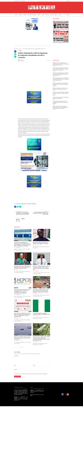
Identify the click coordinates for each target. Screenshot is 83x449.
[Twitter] (68, 0)
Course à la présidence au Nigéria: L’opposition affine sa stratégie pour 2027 (41, 314)
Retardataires (34, 203)
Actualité (20, 50)
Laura (36, 245)
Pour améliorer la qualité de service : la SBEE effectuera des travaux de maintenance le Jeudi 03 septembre (60, 102)
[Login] (68, 14)
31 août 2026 (22, 247)
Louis (17, 269)
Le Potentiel (18, 247)
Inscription (28, 203)
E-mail (34, 365)
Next (20, 347)
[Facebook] (67, 0)
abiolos (22, 60)
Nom (15, 365)
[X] (65, 394)
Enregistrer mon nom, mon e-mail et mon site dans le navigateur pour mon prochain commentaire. (31, 373)
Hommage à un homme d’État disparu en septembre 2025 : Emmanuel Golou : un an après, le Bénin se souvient (22, 267)
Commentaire (16, 355)
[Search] (66, 14)
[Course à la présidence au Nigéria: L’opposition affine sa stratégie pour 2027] (41, 306)
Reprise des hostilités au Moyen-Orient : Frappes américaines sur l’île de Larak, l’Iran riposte (22, 338)
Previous (16, 347)
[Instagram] (68, 394)
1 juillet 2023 (23, 61)
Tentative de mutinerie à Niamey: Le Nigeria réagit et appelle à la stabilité (40, 243)
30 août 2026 (39, 341)
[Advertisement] (32, 37)
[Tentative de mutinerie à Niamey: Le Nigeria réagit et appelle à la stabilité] (41, 235)
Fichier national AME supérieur (21, 203)
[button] (54, 32)
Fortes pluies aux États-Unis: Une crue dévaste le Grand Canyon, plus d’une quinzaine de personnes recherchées (41, 291)
